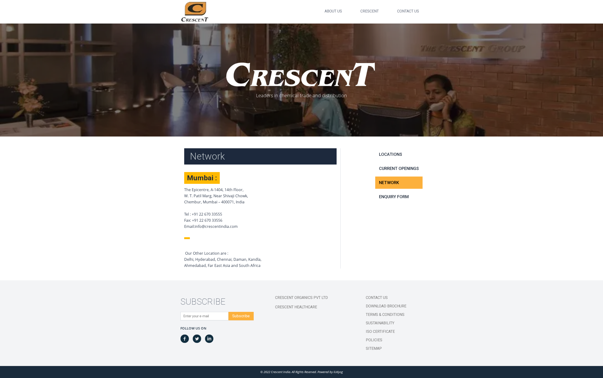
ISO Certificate (380, 331)
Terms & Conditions (385, 314)
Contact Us (377, 297)
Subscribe (241, 316)
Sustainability (380, 323)
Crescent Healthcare (296, 307)
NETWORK (389, 182)
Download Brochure (386, 306)
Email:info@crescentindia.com (211, 226)
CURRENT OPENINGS (399, 168)
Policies (374, 340)
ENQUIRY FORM (394, 196)
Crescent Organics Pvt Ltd (301, 297)
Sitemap (374, 348)
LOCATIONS (390, 154)
